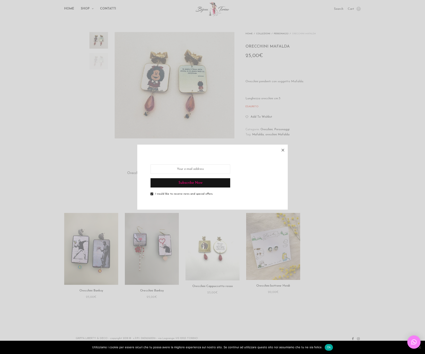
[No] (419, 347)
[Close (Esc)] (283, 149)
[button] (414, 342)
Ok (329, 347)
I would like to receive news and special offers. (184, 194)
